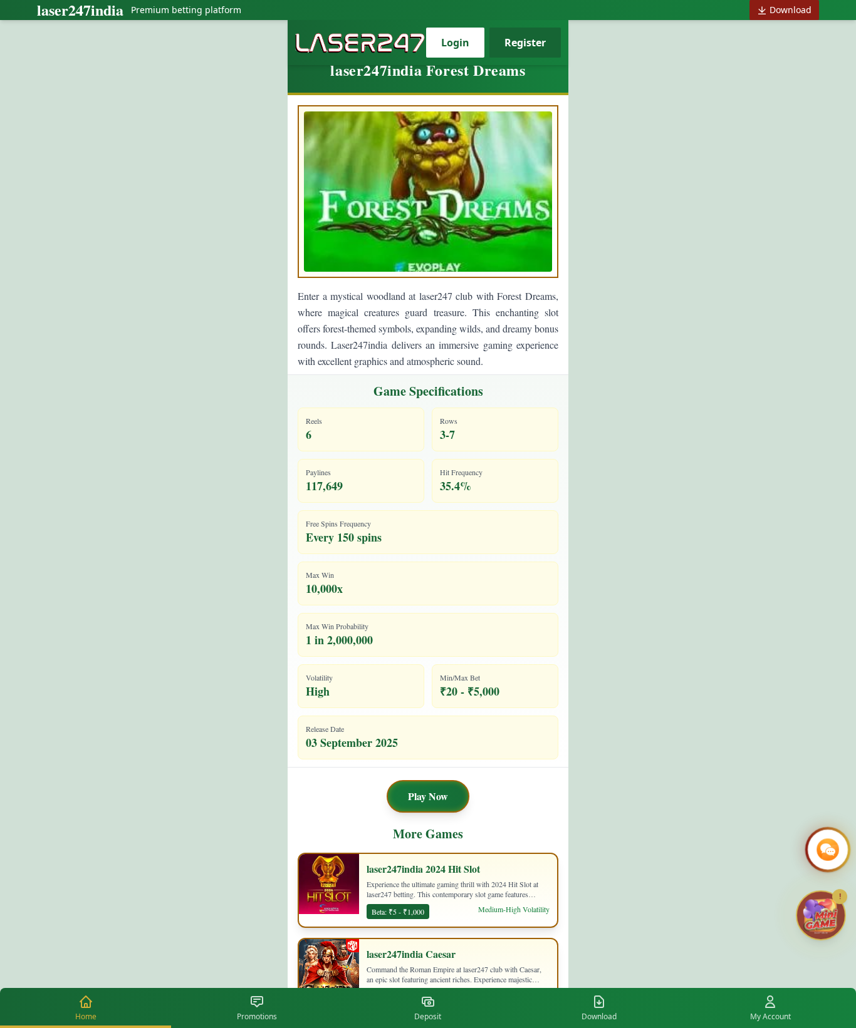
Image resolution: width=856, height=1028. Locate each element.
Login (455, 42)
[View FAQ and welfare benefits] (828, 849)
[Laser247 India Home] (360, 43)
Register (525, 42)
